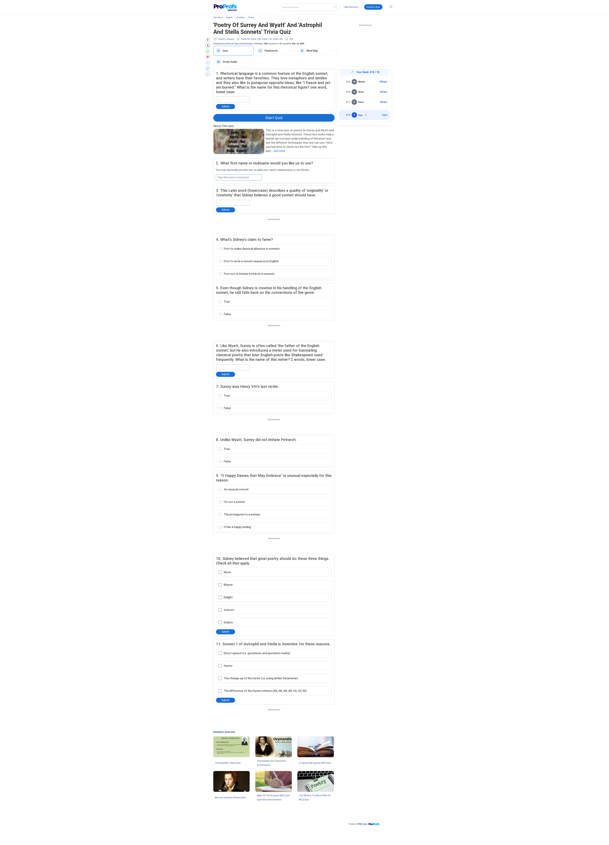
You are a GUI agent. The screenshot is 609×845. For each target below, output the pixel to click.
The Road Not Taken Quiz (228, 763)
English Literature (226, 39)
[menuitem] (351, 7)
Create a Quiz (373, 7)
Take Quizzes (350, 7)
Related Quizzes (224, 732)
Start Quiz (274, 118)
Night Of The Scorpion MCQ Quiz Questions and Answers (273, 797)
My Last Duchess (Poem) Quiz (230, 797)
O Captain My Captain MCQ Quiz (315, 763)
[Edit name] (366, 115)
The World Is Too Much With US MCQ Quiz (315, 797)
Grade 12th (278, 39)
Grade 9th (245, 39)
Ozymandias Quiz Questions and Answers (271, 763)
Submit (225, 106)
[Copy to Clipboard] (208, 68)
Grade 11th (267, 39)
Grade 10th (256, 39)
